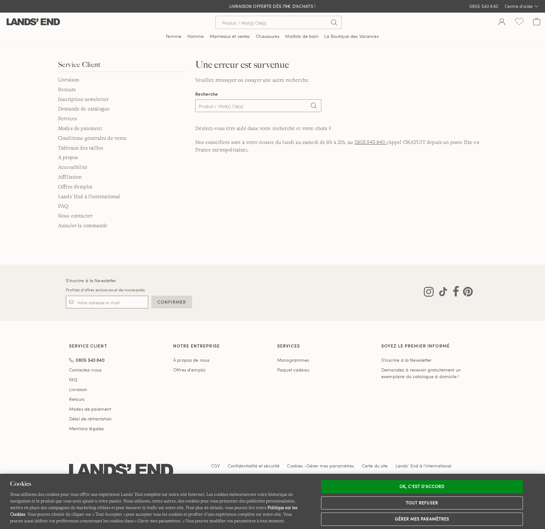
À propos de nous (191, 360)
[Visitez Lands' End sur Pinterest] (466, 293)
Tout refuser (422, 503)
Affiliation (70, 177)
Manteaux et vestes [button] (230, 36)
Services (67, 119)
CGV (215, 466)
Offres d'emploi (75, 187)
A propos (68, 157)
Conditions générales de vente (92, 138)
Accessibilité (72, 167)
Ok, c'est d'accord (422, 486)
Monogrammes (293, 360)
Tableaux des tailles (80, 148)
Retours (67, 89)
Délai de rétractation (90, 419)
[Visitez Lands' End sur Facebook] (454, 293)
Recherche (206, 94)
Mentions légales (86, 428)
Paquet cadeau (293, 370)
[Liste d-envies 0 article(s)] (519, 22)
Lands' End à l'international (89, 196)
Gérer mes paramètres (422, 519)
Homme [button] (195, 36)
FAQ (63, 206)
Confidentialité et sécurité (254, 466)
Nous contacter (75, 216)
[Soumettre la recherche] (334, 22)
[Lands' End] (33, 22)
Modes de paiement (80, 128)
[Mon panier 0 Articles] (536, 22)
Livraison (68, 80)
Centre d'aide (519, 6)
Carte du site (375, 466)
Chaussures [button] (267, 36)
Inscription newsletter (83, 99)
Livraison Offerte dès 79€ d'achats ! (272, 6)
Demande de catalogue (84, 109)
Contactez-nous (85, 370)
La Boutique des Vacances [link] (351, 36)
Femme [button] (173, 36)
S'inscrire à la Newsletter (91, 280)
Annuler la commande (83, 226)
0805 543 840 (483, 6)
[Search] (313, 106)
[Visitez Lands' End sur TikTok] (441, 293)
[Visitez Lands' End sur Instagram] (429, 293)
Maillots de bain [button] (301, 36)
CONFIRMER (171, 302)
